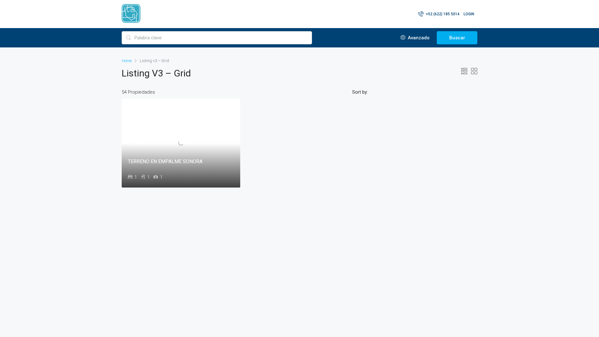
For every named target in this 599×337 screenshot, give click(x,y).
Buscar (457, 38)
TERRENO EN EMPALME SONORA (165, 161)
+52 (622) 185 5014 (442, 14)
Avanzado (418, 38)
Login (469, 14)
